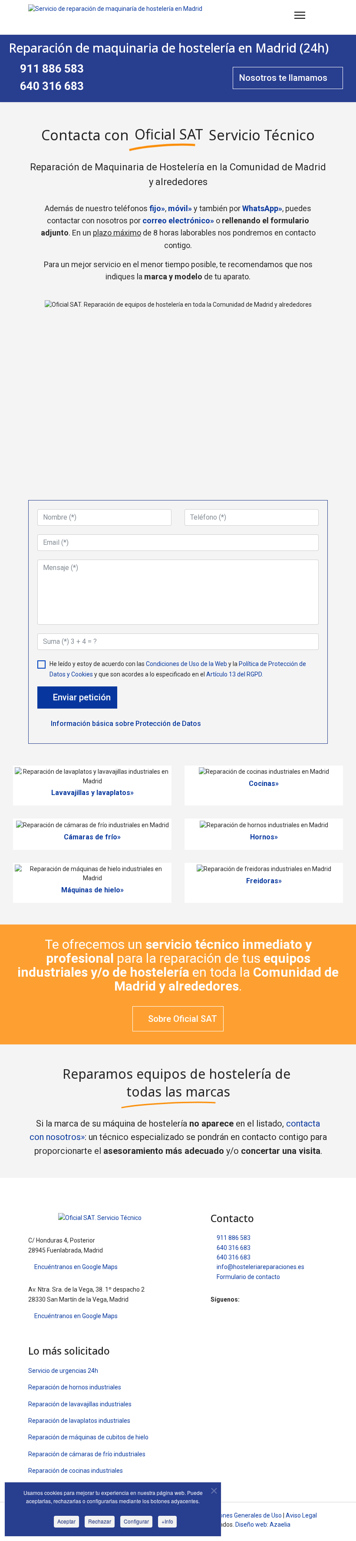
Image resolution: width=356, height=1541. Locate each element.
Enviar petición (81, 697)
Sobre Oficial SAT (181, 1019)
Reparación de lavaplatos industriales (79, 1420)
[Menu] (299, 15)
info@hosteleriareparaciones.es (259, 1266)
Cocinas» (264, 783)
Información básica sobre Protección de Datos (125, 723)
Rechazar (99, 1521)
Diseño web (251, 1524)
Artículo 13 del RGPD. (234, 674)
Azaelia (280, 1524)
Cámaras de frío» (92, 837)
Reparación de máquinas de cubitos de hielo (88, 1437)
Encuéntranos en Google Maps (75, 1266)
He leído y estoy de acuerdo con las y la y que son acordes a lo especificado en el (177, 669)
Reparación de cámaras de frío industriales (86, 1454)
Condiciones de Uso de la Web (186, 663)
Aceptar (66, 1521)
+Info (167, 1521)
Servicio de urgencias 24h (63, 1370)
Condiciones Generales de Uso (240, 1515)
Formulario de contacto (247, 1276)
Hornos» (264, 837)
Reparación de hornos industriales (74, 1387)
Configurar (136, 1521)
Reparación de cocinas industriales (75, 1470)
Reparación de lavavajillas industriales (80, 1404)
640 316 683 (50, 86)
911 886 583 (50, 68)
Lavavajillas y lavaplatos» (92, 793)
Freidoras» (264, 881)
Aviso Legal (301, 1515)
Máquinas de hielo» (92, 890)
